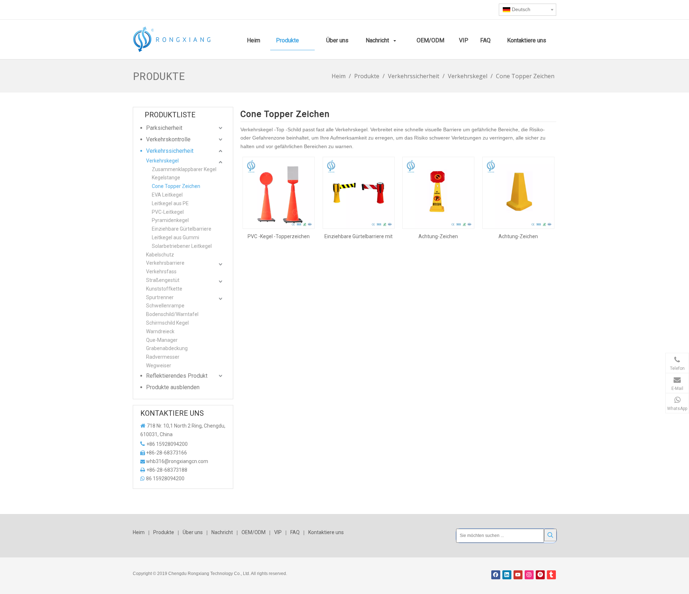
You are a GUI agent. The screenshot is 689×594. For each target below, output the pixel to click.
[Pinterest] (540, 574)
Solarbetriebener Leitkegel (182, 246)
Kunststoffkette (164, 289)
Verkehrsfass (161, 271)
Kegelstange (166, 177)
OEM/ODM (254, 532)
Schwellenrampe (165, 305)
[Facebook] (495, 574)
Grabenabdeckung (167, 348)
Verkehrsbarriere (165, 263)
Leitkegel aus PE (170, 203)
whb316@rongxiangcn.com (177, 461)
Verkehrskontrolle (168, 139)
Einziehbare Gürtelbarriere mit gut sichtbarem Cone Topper (358, 236)
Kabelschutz (160, 255)
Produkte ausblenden (173, 387)
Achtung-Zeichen (438, 236)
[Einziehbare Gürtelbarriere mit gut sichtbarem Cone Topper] (358, 192)
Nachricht (222, 532)
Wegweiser (158, 365)
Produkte (163, 532)
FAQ (295, 532)
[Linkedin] (506, 574)
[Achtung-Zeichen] (438, 192)
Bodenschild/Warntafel (172, 314)
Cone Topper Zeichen (176, 186)
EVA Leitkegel (167, 195)
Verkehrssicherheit (169, 150)
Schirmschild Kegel (167, 323)
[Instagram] (529, 574)
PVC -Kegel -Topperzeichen (279, 236)
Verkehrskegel (162, 161)
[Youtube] (518, 574)
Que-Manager (162, 340)
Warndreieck (160, 331)
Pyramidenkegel (170, 220)
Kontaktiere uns (326, 532)
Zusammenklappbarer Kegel (184, 169)
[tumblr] (551, 574)
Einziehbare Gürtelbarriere (181, 229)
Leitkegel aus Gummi (175, 237)
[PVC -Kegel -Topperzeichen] (278, 192)
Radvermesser (162, 357)
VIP (278, 532)
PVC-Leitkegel (168, 212)
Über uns (193, 532)
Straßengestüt (162, 280)
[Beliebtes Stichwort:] (550, 535)
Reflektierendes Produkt (176, 375)
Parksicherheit (164, 127)
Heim (139, 532)
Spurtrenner (160, 297)
